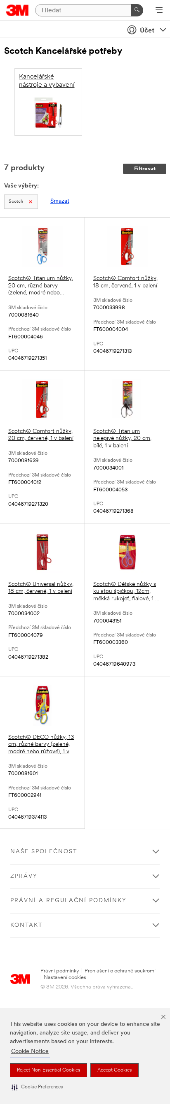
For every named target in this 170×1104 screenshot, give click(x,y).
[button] (37, 1087)
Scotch (16, 201)
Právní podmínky (59, 971)
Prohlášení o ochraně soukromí (120, 971)
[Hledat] (137, 10)
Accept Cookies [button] (114, 1070)
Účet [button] (147, 31)
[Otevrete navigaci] (159, 10)
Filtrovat (145, 168)
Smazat (59, 201)
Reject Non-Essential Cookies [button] (48, 1070)
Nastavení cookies (65, 977)
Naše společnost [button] (43, 852)
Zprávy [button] (24, 876)
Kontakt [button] (26, 925)
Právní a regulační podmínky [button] (68, 901)
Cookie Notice (30, 1051)
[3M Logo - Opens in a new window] (17, 10)
